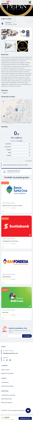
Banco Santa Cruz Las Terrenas (12, 205)
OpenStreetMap (23, 122)
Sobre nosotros (5, 370)
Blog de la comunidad (7, 373)
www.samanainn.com (22, 410)
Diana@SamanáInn (13, 171)
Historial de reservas (6, 402)
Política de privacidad (7, 386)
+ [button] (3, 101)
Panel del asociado (6, 399)
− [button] (3, 104)
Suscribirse (27, 336)
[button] (27, 35)
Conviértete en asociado (8, 395)
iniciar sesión (10, 165)
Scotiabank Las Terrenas (10, 241)
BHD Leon (5, 312)
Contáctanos (5, 382)
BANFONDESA (6, 277)
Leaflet (17, 122)
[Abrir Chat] (28, 410)
